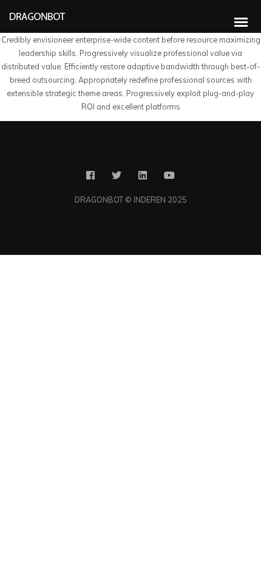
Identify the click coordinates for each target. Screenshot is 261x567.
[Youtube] (169, 177)
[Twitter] (116, 177)
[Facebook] (90, 177)
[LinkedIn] (143, 177)
